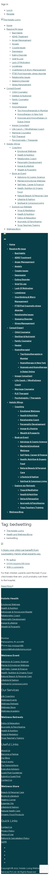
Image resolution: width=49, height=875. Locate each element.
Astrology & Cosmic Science (31, 177)
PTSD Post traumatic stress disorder (29, 73)
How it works (7, 761)
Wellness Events (9, 700)
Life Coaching (8, 696)
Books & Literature (10, 796)
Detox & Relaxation (26, 218)
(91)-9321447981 (15, 645)
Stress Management (21, 84)
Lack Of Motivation (21, 62)
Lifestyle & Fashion (26, 199)
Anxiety (15, 44)
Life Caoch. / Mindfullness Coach (28, 129)
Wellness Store (8, 707)
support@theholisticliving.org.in (16, 649)
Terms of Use (7, 834)
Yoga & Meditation (26, 210)
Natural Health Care (10, 811)
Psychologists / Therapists (25, 140)
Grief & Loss (17, 59)
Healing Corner (8, 800)
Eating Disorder (19, 55)
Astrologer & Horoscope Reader (16, 612)
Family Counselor (20, 99)
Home (9, 25)
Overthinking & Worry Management (29, 70)
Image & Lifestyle (25, 166)
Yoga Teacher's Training (12, 738)
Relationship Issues (21, 77)
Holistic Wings (13, 144)
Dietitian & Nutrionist (21, 96)
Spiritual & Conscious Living (30, 203)
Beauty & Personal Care (12, 792)
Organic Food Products (12, 814)
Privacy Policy (7, 831)
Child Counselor (20, 92)
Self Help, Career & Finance (30, 184)
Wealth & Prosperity (26, 170)
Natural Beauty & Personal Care (32, 195)
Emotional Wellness (26, 151)
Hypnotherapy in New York (30, 114)
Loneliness (17, 66)
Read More (6, 586)
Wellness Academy (10, 711)
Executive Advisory (10, 769)
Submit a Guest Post (10, 776)
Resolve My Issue (15, 29)
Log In (10, 10)
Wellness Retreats (9, 703)
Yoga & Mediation (9, 734)
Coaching (17, 147)
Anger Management (21, 40)
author (13, 560)
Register (10, 14)
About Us (5, 750)
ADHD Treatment (20, 36)
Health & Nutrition (25, 155)
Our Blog (5, 758)
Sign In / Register (11, 518)
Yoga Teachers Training (28, 225)
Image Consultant (20, 125)
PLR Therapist (18, 136)
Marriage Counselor (21, 133)
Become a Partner (10, 754)
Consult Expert (14, 88)
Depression (17, 51)
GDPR (4, 842)
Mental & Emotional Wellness (31, 181)
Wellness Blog (13, 229)
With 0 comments (15, 567)
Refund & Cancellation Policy (15, 838)
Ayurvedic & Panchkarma (29, 221)
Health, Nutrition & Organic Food (16, 672)
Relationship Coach (26, 158)
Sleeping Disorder (20, 81)
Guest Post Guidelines (11, 773)
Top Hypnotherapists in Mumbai (32, 110)
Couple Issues (18, 47)
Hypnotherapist (19, 107)
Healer (15, 103)
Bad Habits (17, 33)
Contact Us (6, 780)
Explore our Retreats (22, 207)
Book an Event (19, 173)
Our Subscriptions (9, 765)
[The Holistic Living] (11, 20)
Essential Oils (7, 803)
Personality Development (29, 162)
